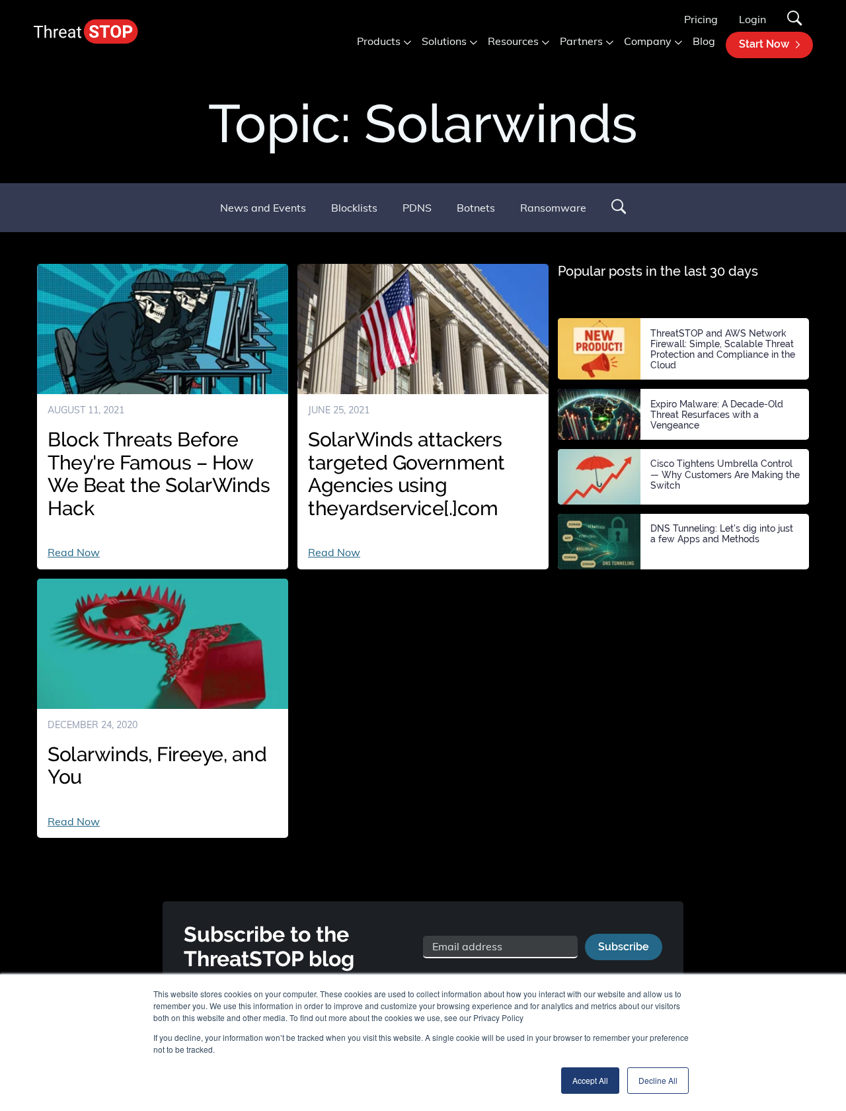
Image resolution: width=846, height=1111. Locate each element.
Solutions (444, 41)
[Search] (795, 19)
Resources (513, 41)
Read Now (74, 552)
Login (752, 19)
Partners (581, 41)
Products (379, 41)
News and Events (263, 207)
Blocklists (354, 207)
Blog (704, 41)
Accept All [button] (590, 1080)
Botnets (476, 207)
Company (648, 41)
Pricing (701, 19)
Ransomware (553, 207)
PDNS (417, 207)
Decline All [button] (657, 1080)
